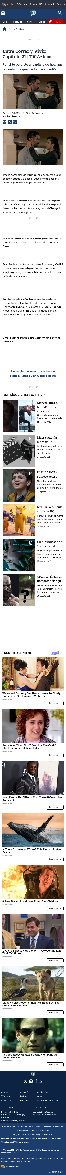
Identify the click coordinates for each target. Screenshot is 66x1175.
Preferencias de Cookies (30, 1127)
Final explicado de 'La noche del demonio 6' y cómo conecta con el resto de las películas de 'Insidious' (49, 544)
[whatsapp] (41, 1081)
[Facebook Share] (4, 122)
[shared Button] (15, 122)
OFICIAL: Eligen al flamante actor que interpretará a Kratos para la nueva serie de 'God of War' (50, 579)
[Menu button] (6, 13)
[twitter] (26, 1082)
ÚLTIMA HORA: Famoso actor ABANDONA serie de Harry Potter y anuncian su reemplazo (49, 474)
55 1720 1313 (38, 1115)
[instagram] (31, 1082)
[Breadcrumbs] (6, 29)
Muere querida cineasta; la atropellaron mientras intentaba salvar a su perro (50, 439)
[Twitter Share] (10, 122)
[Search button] (60, 13)
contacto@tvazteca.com (44, 1112)
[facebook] (36, 1082)
